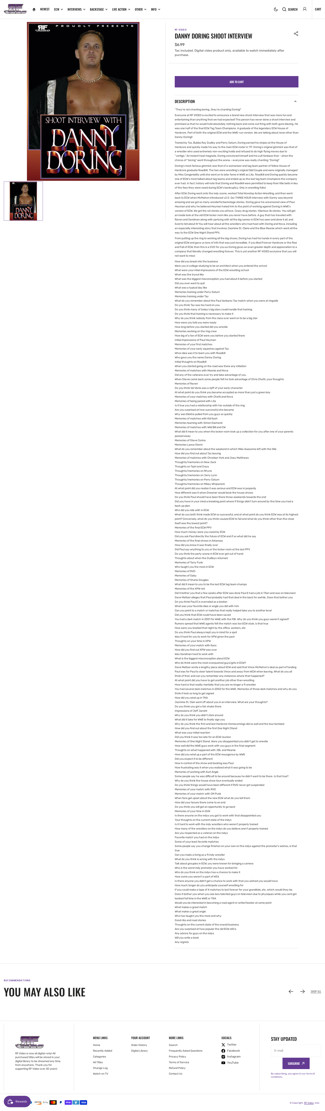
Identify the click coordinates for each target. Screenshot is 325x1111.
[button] (276, 9)
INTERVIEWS (75, 9)
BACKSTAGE (97, 9)
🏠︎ (34, 9)
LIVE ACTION (119, 9)
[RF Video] (15, 9)
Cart (318, 9)
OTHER (139, 9)
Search (292, 9)
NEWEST (45, 9)
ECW (56, 9)
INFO (154, 9)
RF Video (309, 1103)
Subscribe (294, 1063)
